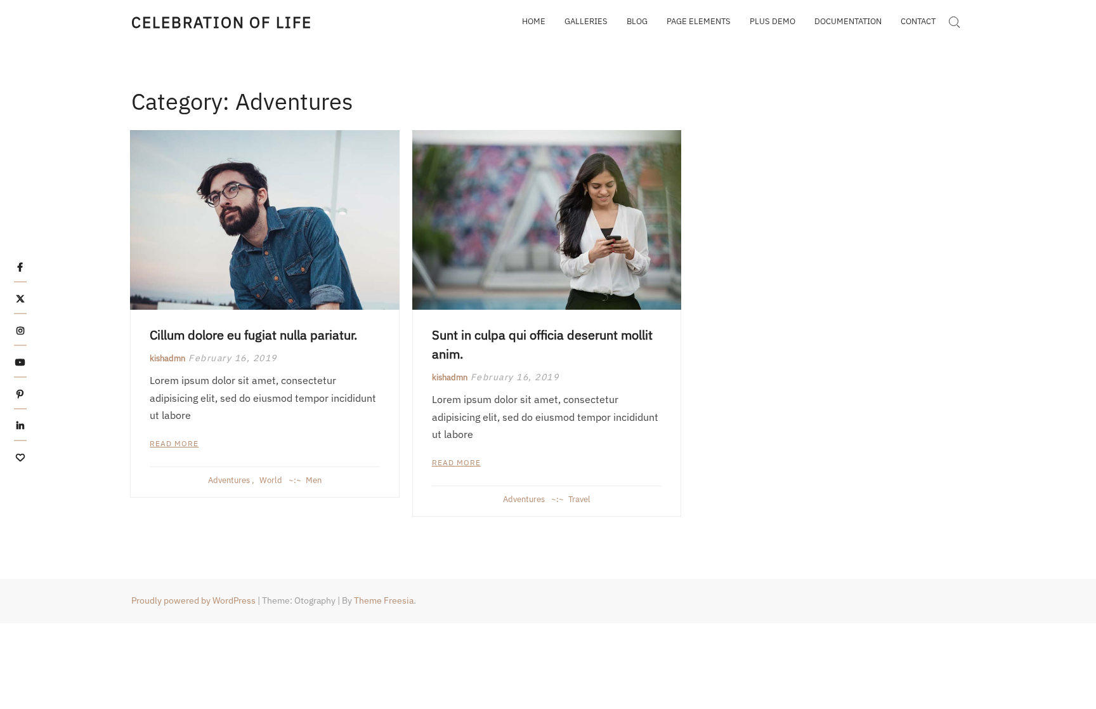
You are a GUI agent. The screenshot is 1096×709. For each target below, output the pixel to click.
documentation (848, 21)
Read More (174, 443)
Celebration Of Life (221, 22)
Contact (918, 21)
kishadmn (167, 358)
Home (533, 21)
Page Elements (699, 21)
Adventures (229, 480)
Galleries (586, 21)
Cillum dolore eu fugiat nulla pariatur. (253, 334)
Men (314, 480)
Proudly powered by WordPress (193, 600)
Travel (579, 499)
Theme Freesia (384, 600)
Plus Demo (772, 21)
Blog (637, 21)
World (270, 480)
